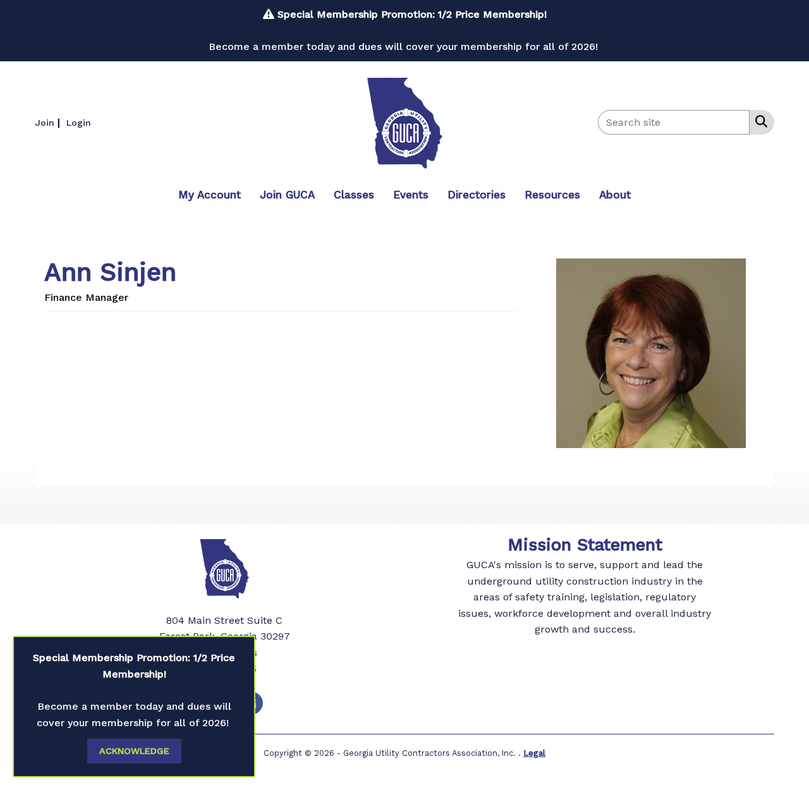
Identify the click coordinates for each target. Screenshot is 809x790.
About (615, 194)
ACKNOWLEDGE (134, 751)
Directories (476, 194)
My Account (209, 194)
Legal (534, 753)
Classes (354, 194)
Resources (552, 194)
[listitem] (49, 122)
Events (411, 194)
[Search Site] (759, 121)
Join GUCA (287, 194)
